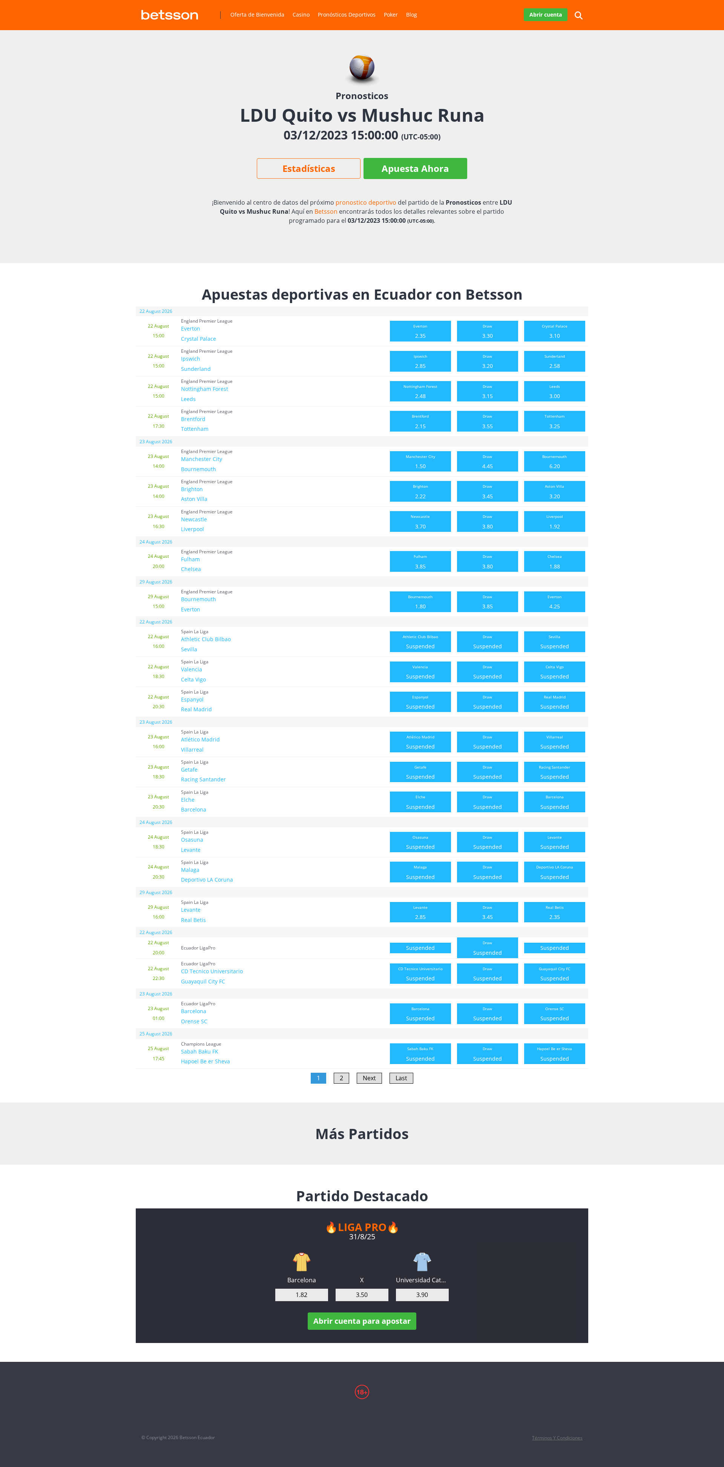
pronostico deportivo (366, 202)
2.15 (420, 421)
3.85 (420, 562)
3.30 (487, 331)
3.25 (554, 421)
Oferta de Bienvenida (257, 14)
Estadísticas (308, 168)
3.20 (487, 361)
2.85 (420, 361)
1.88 (555, 562)
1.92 (554, 522)
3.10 (555, 331)
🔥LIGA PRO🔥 (362, 1227)
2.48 (420, 392)
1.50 (420, 462)
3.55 (487, 421)
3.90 (422, 1295)
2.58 (555, 361)
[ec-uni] (422, 1262)
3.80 (487, 522)
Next (369, 1078)
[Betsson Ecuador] (169, 12)
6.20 (554, 462)
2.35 (420, 331)
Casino (301, 14)
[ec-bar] (301, 1262)
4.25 (554, 602)
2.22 (420, 491)
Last (401, 1078)
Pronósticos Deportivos (347, 14)
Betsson (325, 211)
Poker (391, 14)
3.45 (487, 491)
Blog (411, 14)
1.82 (301, 1295)
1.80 (420, 602)
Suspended (420, 642)
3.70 (420, 522)
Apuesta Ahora (415, 168)
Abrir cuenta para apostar (362, 1321)
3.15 (487, 392)
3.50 (362, 1295)
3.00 (554, 392)
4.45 (487, 462)
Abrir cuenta (545, 14)
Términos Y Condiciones (557, 1438)
